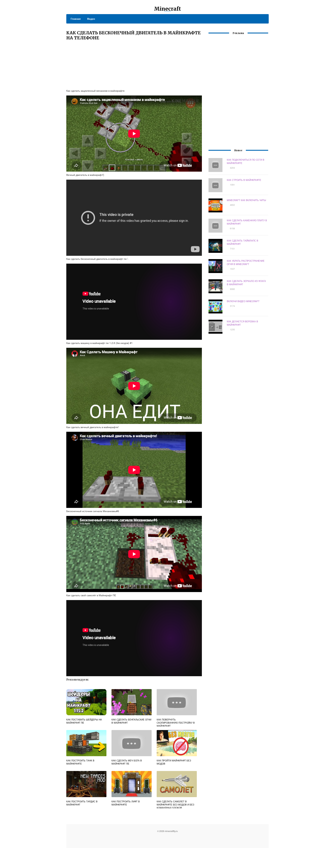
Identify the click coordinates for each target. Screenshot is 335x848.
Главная (76, 18)
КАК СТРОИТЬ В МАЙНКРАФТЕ (244, 180)
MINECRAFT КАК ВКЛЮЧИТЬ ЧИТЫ (246, 200)
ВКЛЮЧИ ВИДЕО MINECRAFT (243, 301)
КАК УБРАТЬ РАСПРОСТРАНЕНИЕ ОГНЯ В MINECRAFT (246, 262)
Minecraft (167, 8)
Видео (91, 18)
